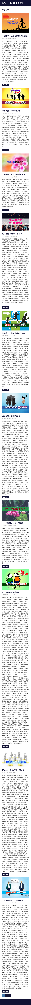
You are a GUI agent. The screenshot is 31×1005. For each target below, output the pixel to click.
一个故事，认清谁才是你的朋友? (15, 36)
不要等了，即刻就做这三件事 (13, 333)
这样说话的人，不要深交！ (12, 900)
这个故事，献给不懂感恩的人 (13, 174)
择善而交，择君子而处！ (12, 110)
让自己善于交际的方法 (11, 416)
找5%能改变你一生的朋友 (12, 233)
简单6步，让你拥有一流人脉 (13, 770)
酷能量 (15, 236)
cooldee (10, 38)
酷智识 (13, 113)
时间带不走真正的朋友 (11, 592)
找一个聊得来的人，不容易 (12, 523)
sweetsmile (10, 236)
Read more (5, 84)
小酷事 (14, 38)
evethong (11, 177)
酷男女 (14, 525)
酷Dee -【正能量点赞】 (13, 3)
